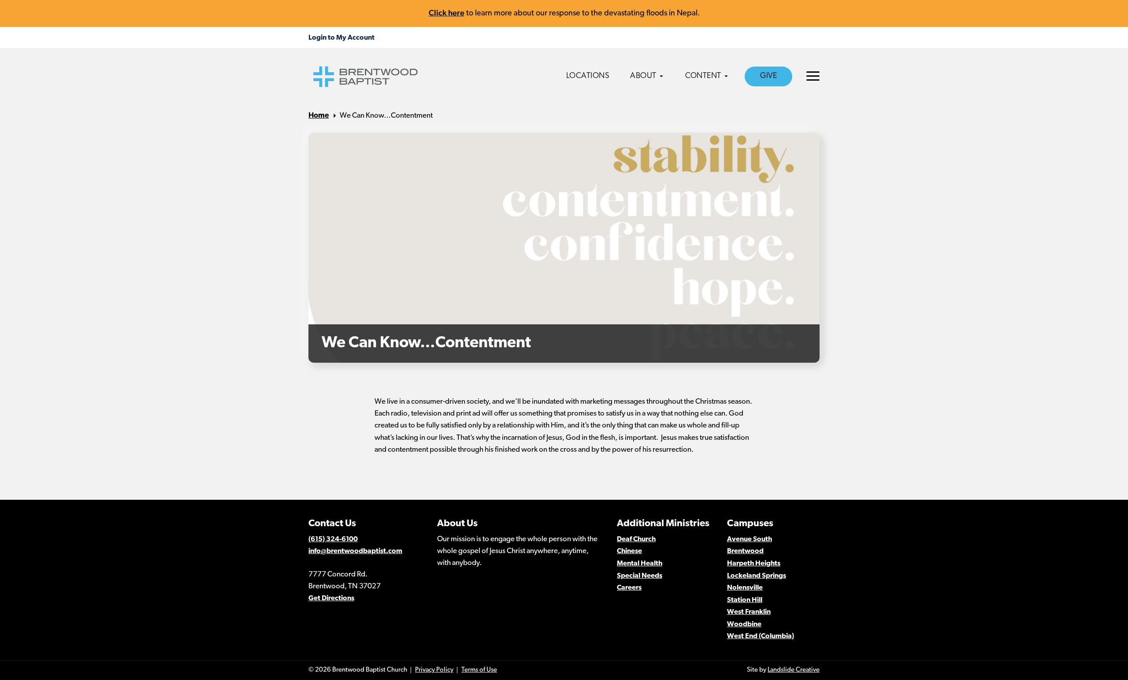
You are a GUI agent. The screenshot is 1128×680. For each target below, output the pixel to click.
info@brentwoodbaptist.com (355, 551)
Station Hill (744, 600)
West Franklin (749, 612)
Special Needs (639, 576)
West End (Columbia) (760, 636)
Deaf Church (636, 539)
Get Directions (331, 598)
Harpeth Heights (753, 563)
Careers (629, 587)
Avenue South (749, 539)
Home (318, 115)
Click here (446, 12)
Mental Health (639, 563)
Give (768, 76)
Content (703, 76)
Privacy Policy (434, 670)
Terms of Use (479, 670)
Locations (588, 76)
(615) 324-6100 (333, 539)
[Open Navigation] (813, 76)
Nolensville (745, 587)
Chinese (629, 551)
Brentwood (745, 551)
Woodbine (744, 624)
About (643, 76)
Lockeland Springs (756, 576)
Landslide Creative (794, 670)
